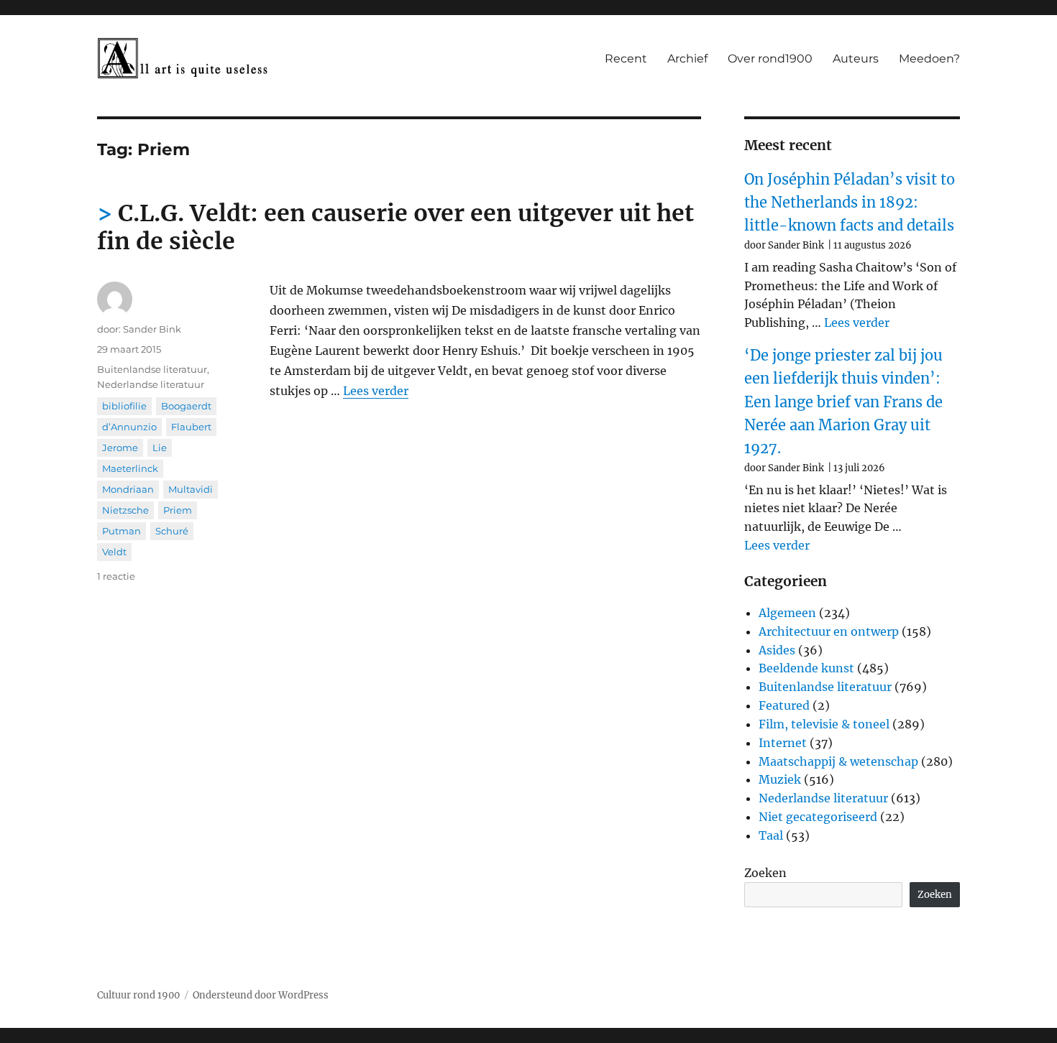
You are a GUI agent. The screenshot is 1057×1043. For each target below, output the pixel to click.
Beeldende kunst (806, 668)
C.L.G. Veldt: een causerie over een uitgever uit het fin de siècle (395, 227)
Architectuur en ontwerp (829, 631)
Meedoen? (929, 58)
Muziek (780, 779)
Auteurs (856, 58)
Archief (687, 58)
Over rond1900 (770, 58)
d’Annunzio (129, 426)
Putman (121, 531)
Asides (777, 650)
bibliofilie (124, 406)
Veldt (114, 551)
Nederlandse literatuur (150, 384)
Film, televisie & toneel (824, 724)
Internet (783, 743)
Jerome (120, 447)
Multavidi (190, 489)
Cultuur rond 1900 (138, 995)
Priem (177, 510)
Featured (784, 705)
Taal (771, 835)
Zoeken (765, 873)
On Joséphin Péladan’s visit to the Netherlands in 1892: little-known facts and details (849, 202)
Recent (626, 58)
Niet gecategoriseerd (818, 817)
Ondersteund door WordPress (261, 995)
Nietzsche (125, 510)
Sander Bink (152, 329)
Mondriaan (128, 489)
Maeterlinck (130, 468)
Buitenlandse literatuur (152, 369)
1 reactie (116, 576)
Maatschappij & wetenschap (838, 761)
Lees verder (375, 391)
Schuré (171, 531)
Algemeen (787, 613)
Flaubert (191, 426)
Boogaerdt (186, 406)
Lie (159, 447)
